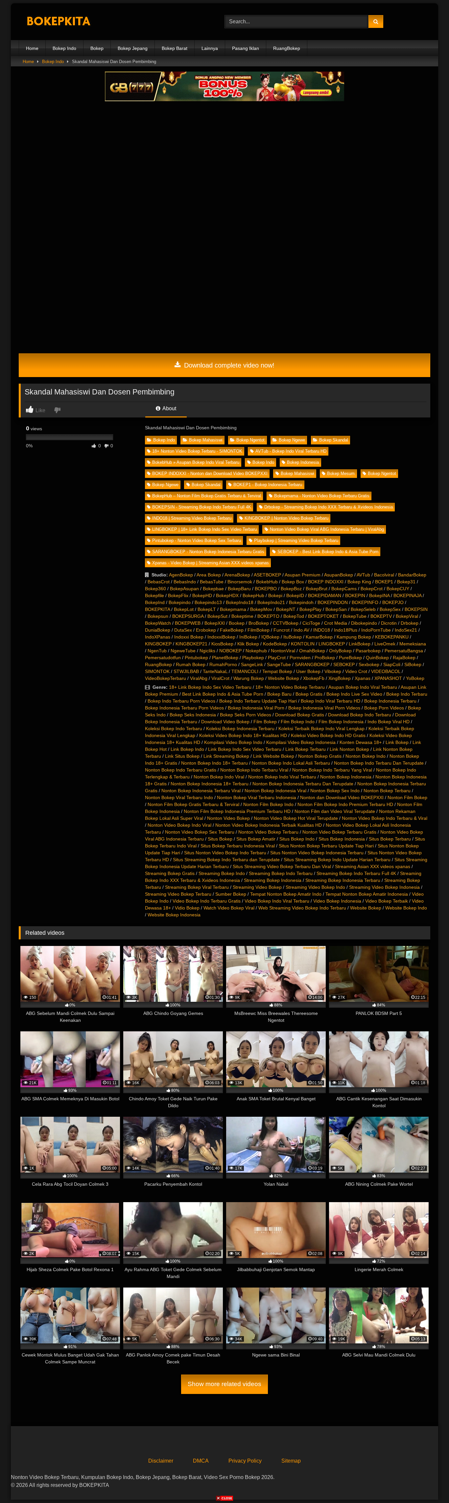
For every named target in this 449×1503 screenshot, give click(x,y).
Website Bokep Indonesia (174, 914)
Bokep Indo (64, 48)
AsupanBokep (338, 574)
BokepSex (390, 609)
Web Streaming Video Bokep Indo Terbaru (302, 907)
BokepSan (336, 609)
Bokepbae (213, 588)
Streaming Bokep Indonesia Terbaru (342, 880)
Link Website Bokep (273, 756)
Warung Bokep (248, 678)
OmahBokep (312, 650)
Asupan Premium (302, 574)
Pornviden (300, 657)
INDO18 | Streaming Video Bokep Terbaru (191, 518)
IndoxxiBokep (221, 636)
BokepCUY (398, 588)
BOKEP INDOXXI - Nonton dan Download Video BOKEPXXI (210, 473)
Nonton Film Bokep (407, 797)
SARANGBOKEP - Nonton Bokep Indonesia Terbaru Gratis (208, 551)
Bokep (97, 48)
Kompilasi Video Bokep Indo (233, 742)
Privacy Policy (245, 1461)
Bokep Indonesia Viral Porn (256, 707)
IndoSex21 (406, 630)
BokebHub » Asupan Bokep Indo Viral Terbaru (195, 462)
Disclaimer (160, 1461)
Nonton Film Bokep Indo (268, 804)
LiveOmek (384, 643)
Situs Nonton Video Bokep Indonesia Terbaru (317, 852)
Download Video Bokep (225, 721)
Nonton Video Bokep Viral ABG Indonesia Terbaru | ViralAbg (327, 529)
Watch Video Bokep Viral (228, 907)
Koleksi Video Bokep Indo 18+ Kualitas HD (243, 735)
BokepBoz (291, 588)
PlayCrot (277, 657)
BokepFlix (178, 595)
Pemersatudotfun (163, 657)
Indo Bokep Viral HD (388, 721)
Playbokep (253, 657)
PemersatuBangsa (404, 650)
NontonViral (283, 650)
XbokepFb (313, 678)
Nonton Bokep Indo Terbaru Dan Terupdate (379, 763)
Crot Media (335, 623)
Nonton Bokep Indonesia (345, 776)
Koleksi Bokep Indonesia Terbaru (240, 728)
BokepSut (217, 616)
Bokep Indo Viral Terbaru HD (330, 701)
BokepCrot (372, 588)
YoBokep (415, 678)
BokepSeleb (363, 609)
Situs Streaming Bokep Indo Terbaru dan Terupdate (226, 859)
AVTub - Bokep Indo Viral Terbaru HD (290, 451)
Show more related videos (224, 1383)
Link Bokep (397, 742)
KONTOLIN (303, 643)
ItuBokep (292, 636)
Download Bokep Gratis (299, 714)
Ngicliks (207, 650)
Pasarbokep (368, 650)
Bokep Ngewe (292, 439)
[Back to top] (428, 1483)
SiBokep (412, 664)
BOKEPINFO (365, 602)
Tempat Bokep (277, 671)
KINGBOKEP (158, 643)
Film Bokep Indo (298, 721)
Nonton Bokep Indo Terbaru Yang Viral (332, 770)
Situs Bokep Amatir (255, 838)
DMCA (201, 1461)
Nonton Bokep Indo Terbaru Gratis (180, 770)
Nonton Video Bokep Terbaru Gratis (339, 832)
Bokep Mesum (341, 473)
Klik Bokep (248, 643)
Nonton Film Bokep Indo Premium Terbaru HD (345, 804)
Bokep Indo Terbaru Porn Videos (181, 701)
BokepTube (354, 616)
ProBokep (325, 657)
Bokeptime (242, 616)
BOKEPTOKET (323, 616)
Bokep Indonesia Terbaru (390, 701)
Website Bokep (283, 678)
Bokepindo (180, 602)
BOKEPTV (381, 616)
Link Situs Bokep (182, 756)
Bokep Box (293, 581)
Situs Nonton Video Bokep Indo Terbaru (225, 852)
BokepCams (344, 588)
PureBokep (350, 657)
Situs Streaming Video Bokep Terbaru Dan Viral (282, 866)
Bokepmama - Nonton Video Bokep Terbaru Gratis (321, 495)
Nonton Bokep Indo (365, 756)
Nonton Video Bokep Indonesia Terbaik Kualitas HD (268, 825)
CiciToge (311, 623)
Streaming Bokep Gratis (170, 873)
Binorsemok (239, 581)
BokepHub (253, 595)
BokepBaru (239, 588)
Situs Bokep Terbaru (390, 838)
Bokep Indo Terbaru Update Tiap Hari (258, 701)
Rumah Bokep (190, 664)
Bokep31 (406, 581)
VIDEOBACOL (385, 671)
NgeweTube (183, 650)
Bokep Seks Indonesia (193, 714)
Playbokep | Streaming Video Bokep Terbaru (296, 540)
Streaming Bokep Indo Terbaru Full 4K (356, 873)
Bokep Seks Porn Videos (245, 714)
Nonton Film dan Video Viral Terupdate (335, 811)
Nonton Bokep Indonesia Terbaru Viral (201, 790)
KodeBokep (275, 643)
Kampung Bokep (354, 636)
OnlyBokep (340, 650)
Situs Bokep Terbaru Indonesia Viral (238, 845)
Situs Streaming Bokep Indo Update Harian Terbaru (337, 859)
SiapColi (391, 664)
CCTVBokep (285, 623)
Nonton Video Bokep (228, 818)
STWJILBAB (186, 671)
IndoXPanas (157, 636)
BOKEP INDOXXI (325, 581)
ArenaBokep (237, 574)
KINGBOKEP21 (191, 643)
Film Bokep (265, 721)
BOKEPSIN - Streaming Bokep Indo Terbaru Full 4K (201, 507)
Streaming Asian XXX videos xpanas (372, 866)
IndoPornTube (376, 630)
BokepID (295, 595)
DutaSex (183, 630)
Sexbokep (369, 664)
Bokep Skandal (333, 439)
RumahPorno (223, 664)
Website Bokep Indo (406, 907)
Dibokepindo (364, 623)
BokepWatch (158, 623)
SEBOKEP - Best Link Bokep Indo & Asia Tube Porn (327, 551)
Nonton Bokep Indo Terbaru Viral (254, 770)
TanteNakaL (215, 671)
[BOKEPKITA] (68, 22)
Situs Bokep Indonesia (342, 838)
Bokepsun (158, 616)
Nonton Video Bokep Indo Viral (179, 825)
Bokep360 (155, 588)
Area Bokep (209, 574)
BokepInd (155, 602)
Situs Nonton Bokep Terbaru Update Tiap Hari (326, 845)
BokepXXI (214, 623)
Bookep (237, 623)
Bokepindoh (301, 602)
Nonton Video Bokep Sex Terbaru (199, 832)
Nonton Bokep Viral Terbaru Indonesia (256, 797)
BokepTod (293, 616)
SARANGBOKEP (312, 664)
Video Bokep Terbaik (386, 901)
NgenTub (157, 650)
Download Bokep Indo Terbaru (359, 714)
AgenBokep (181, 574)
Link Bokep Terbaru (305, 749)
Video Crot (356, 671)
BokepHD (202, 595)
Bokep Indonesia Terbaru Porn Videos (184, 707)
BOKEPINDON (333, 602)
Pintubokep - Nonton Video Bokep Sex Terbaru (196, 540)
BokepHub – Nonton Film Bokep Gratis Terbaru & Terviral (206, 495)
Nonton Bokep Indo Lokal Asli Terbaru (291, 763)
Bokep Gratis (308, 694)
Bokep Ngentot (250, 439)
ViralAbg (198, 678)
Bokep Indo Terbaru (406, 694)
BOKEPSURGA (187, 616)
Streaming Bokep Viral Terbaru (197, 887)
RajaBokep (404, 657)
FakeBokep (232, 630)
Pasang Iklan (245, 48)
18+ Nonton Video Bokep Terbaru (290, 687)
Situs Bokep (220, 838)
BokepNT (285, 609)
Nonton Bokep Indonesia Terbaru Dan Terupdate (302, 783)
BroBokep (258, 623)
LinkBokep (359, 643)
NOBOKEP (230, 650)
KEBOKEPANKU (392, 636)
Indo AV (301, 630)
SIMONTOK (157, 671)
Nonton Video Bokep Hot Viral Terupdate (296, 818)
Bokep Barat (174, 48)
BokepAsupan (184, 588)
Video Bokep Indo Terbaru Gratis (207, 901)
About (168, 408)
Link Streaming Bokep (226, 756)
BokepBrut (316, 588)
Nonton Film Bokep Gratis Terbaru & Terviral (193, 804)
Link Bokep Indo (187, 749)
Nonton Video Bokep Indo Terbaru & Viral (384, 818)
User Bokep (308, 671)
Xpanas (362, 678)
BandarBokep (412, 574)
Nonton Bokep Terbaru (387, 790)
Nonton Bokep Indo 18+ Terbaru (214, 763)
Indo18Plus (345, 630)
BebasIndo (185, 581)
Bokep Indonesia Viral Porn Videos (324, 707)
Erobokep (206, 630)
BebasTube (212, 581)
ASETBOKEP (267, 574)
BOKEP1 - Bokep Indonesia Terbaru (267, 484)
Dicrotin (389, 623)
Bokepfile (154, 595)
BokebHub (267, 581)
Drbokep (409, 623)
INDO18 (321, 630)
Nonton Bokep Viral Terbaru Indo (179, 797)
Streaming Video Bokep (257, 887)
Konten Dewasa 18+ (361, 742)
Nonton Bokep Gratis (320, 756)
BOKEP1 (384, 581)
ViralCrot (220, 678)
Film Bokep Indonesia (341, 721)
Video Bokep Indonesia (337, 901)
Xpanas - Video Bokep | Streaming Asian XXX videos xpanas (210, 562)
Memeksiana (412, 643)
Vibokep (332, 671)
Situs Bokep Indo (297, 838)
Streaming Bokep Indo (222, 873)
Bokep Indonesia (303, 462)
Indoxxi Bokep (188, 636)
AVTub (363, 574)
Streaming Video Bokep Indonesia (384, 887)
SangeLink (252, 664)
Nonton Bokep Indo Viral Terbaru (282, 776)
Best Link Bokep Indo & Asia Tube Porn (222, 694)
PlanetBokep (225, 657)
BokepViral (407, 616)
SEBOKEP (344, 664)
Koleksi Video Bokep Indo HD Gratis (328, 735)
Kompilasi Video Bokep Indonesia (301, 742)
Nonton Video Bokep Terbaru (268, 832)
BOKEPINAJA (407, 595)
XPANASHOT (388, 678)
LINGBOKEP (332, 643)
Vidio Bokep (187, 907)
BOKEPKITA (157, 609)
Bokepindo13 (208, 602)
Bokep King (359, 581)
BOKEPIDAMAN (324, 595)
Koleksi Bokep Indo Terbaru (173, 728)
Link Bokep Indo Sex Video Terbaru (244, 749)
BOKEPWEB (188, 623)
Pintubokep (196, 657)
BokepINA (379, 595)
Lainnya (209, 48)
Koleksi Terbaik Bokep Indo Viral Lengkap (321, 728)
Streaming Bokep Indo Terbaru (281, 873)
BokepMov (261, 609)
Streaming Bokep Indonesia (272, 880)
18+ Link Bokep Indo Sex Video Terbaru (210, 687)
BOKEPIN (355, 595)
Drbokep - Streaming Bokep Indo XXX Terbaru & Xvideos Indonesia (328, 507)
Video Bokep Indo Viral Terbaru (277, 901)
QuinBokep (377, 657)
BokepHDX (227, 595)
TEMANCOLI (244, 671)
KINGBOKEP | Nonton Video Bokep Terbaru (286, 518)
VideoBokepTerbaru (165, 678)
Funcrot (281, 630)
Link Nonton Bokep (349, 749)
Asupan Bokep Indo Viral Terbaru (362, 687)
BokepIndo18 (239, 602)
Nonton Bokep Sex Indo (335, 790)
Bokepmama (233, 609)
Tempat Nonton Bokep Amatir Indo (285, 894)
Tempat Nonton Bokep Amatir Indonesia (366, 894)
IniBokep (248, 636)
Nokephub (256, 650)
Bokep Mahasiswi (206, 439)
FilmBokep (259, 630)
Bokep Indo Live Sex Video (354, 694)
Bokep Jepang (133, 48)
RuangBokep (286, 48)
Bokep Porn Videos (384, 707)
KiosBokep (222, 643)
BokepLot (184, 609)
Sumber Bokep (230, 894)
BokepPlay (310, 609)
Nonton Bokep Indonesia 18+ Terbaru (209, 783)
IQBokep (270, 636)
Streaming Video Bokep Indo (315, 887)
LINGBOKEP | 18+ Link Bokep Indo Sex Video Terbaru (204, 529)
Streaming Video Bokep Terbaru (178, 894)
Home (32, 48)
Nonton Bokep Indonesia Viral (275, 790)
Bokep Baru (279, 694)
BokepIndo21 (271, 602)
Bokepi (275, 595)
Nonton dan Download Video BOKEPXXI (342, 797)
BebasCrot (159, 581)
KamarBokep (319, 636)
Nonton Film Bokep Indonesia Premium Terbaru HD (237, 811)
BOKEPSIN (416, 609)
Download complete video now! (228, 365)
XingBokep (339, 678)
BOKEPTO (268, 616)
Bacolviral (384, 574)
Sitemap (291, 1461)
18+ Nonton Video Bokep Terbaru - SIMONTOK (197, 451)
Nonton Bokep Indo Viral (219, 776)
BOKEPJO (393, 602)
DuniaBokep (157, 630)
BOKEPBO (266, 588)
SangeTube (279, 664)
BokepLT (207, 609)
